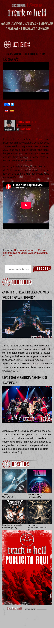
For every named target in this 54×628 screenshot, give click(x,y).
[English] (6, 111)
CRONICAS (30, 23)
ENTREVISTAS (46, 23)
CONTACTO (43, 28)
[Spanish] (12, 111)
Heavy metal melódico (25, 250)
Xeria (11, 255)
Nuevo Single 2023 (23, 253)
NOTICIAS (5, 23)
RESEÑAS (13, 28)
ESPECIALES (28, 28)
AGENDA (17, 23)
